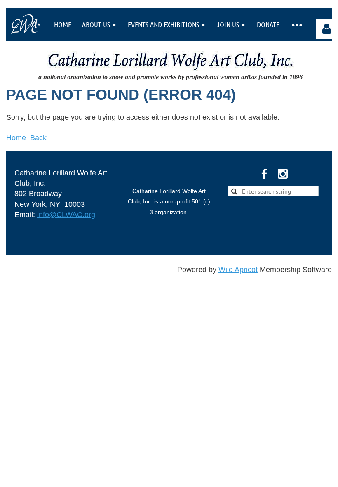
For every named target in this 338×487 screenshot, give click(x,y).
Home (16, 138)
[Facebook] (264, 174)
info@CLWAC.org (66, 214)
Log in (326, 29)
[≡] (296, 24)
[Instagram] (283, 174)
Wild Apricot (238, 269)
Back (38, 138)
